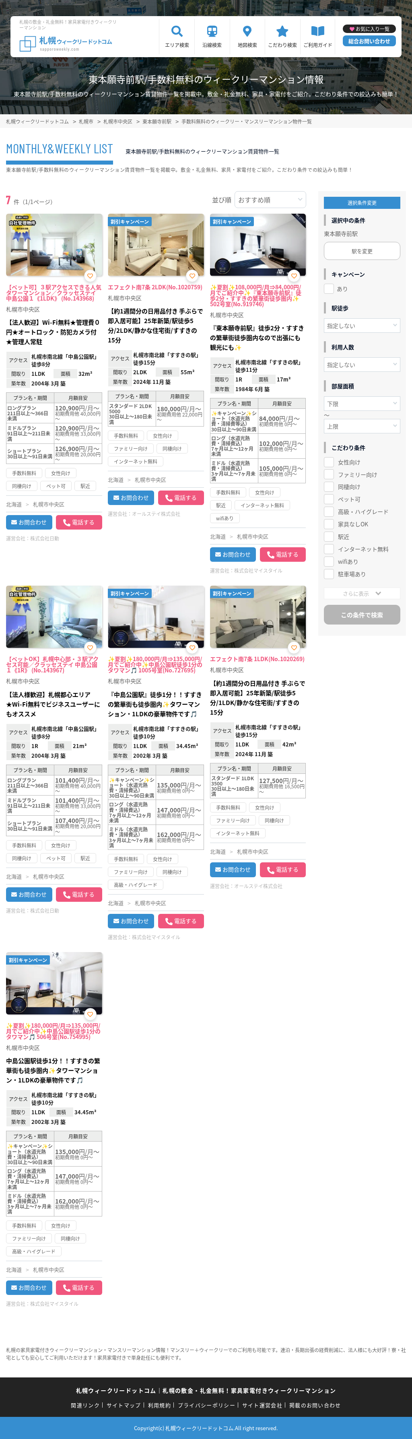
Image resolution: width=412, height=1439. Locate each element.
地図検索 (247, 44)
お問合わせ (33, 522)
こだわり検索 (282, 44)
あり (342, 289)
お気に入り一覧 (372, 28)
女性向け (349, 462)
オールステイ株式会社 (156, 513)
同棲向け (349, 486)
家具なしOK (353, 524)
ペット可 (349, 499)
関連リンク (85, 1405)
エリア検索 (177, 44)
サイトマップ (124, 1405)
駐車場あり (352, 574)
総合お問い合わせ (369, 41)
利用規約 (159, 1405)
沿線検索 (212, 44)
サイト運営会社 (262, 1405)
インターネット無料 (363, 549)
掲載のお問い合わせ (315, 1405)
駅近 (343, 536)
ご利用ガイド (317, 44)
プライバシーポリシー (206, 1405)
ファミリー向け (357, 474)
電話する (83, 522)
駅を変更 (362, 251)
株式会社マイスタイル (258, 570)
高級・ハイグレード (363, 511)
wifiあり (348, 561)
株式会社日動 (44, 538)
